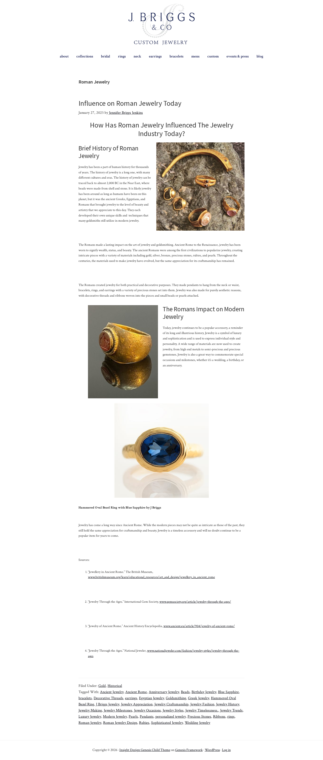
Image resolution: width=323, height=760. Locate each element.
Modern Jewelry (115, 716)
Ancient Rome (136, 692)
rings (231, 716)
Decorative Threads (108, 698)
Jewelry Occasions (147, 710)
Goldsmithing (176, 698)
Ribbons (219, 716)
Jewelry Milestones (118, 710)
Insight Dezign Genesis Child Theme (144, 750)
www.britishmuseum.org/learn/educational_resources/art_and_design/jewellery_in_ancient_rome (151, 577)
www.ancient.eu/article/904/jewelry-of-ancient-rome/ (199, 626)
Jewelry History (227, 704)
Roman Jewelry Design (120, 722)
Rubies (144, 722)
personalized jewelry (170, 716)
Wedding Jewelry (197, 722)
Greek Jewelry (198, 698)
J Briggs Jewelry (107, 704)
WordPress (212, 750)
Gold (102, 685)
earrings (131, 698)
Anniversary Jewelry (164, 692)
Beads (185, 692)
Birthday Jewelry (204, 692)
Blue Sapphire (228, 692)
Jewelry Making (90, 710)
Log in (226, 750)
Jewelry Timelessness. (201, 710)
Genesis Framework (189, 750)
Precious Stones (199, 716)
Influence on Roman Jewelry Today (130, 103)
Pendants (146, 716)
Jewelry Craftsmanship (171, 704)
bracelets (85, 698)
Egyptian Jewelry (151, 698)
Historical (115, 685)
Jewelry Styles (173, 710)
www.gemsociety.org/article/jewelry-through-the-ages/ (195, 602)
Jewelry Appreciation (137, 704)
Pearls (133, 716)
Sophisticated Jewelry (167, 722)
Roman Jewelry (90, 722)
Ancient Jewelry (111, 692)
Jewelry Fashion (202, 704)
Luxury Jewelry (90, 716)
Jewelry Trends (231, 710)
